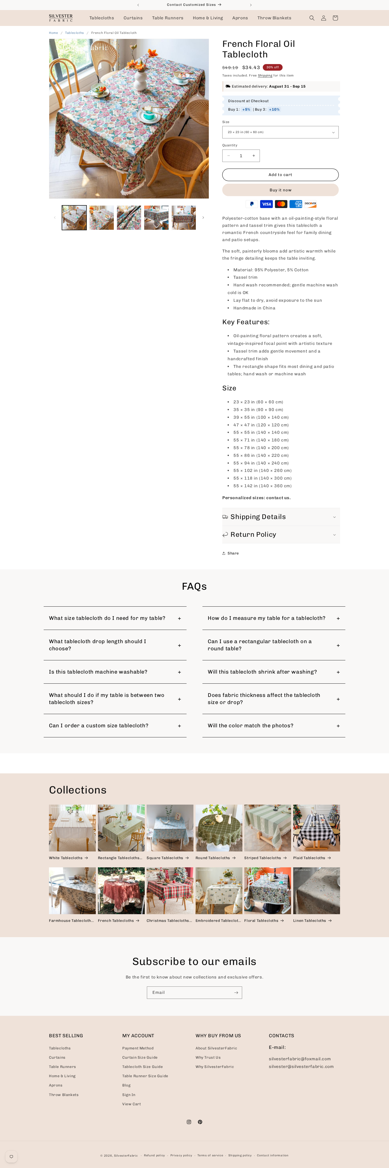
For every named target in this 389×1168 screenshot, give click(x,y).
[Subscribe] (236, 992)
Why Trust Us (208, 1057)
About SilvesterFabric (216, 1048)
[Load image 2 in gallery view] (101, 217)
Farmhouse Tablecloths (71, 920)
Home (53, 33)
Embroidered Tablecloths (219, 920)
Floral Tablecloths (261, 920)
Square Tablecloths (165, 858)
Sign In (128, 1094)
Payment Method (137, 1048)
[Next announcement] (251, 5)
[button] (101, 18)
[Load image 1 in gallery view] (74, 217)
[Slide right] (203, 217)
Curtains (57, 1057)
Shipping (265, 75)
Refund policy (154, 1155)
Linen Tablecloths (309, 920)
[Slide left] (55, 217)
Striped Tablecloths (262, 858)
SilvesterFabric (126, 1155)
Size (225, 122)
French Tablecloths (116, 920)
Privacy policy (181, 1155)
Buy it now (281, 190)
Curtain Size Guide (140, 1057)
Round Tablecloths (213, 858)
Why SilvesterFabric (215, 1066)
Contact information (272, 1155)
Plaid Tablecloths (309, 858)
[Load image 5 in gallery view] (183, 217)
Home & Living (62, 1076)
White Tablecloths (66, 858)
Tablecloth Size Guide (142, 1066)
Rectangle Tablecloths (119, 858)
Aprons (56, 1085)
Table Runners (62, 1066)
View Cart (131, 1104)
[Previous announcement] (138, 5)
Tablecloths (75, 33)
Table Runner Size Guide (145, 1076)
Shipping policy (240, 1155)
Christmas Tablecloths (168, 920)
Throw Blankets (64, 1094)
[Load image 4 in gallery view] (156, 217)
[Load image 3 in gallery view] (129, 217)
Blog (126, 1085)
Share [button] (233, 553)
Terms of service (210, 1155)
